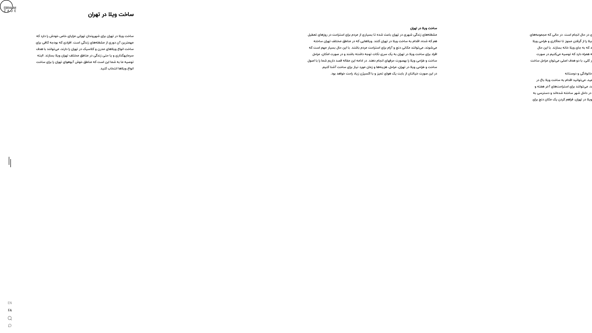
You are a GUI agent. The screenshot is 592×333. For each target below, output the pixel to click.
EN (10, 303)
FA (10, 311)
